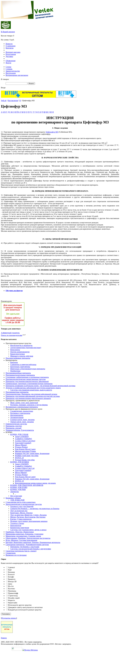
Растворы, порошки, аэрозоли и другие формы (29, 405)
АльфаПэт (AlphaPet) (23, 439)
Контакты (9, 48)
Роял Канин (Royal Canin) (25, 449)
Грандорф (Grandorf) (23, 443)
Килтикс (11, 589)
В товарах (5, 79)
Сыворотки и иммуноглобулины (23, 365)
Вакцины (14, 362)
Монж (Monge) (21, 445)
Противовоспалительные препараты (20, 375)
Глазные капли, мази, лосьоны (22, 420)
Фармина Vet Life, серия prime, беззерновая (32, 453)
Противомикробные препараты (18, 373)
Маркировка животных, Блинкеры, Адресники (24, 534)
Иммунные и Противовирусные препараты (27, 369)
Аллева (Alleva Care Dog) (25, 441)
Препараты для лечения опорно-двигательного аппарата (28, 398)
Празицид (12, 591)
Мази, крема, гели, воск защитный (24, 403)
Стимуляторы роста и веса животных (21, 502)
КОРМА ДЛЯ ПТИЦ (18, 487)
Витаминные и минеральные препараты (22, 407)
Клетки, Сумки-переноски (21, 519)
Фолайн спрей (14, 598)
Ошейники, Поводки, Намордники (20, 532)
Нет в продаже (16, 496)
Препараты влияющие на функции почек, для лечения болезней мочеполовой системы (40, 386)
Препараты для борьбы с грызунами (24, 547)
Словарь (9, 69)
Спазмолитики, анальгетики (21, 411)
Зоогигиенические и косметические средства (24, 504)
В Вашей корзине (8, 32)
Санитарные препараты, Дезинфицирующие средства (27, 545)
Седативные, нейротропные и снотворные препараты (27, 377)
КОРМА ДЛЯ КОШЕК (19, 462)
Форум (8, 63)
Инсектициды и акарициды (21, 345)
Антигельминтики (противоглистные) (25, 348)
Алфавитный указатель (10, 333)
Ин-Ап (11, 586)
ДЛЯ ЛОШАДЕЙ (17, 500)
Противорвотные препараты (17, 392)
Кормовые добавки (13, 498)
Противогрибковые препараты (18, 358)
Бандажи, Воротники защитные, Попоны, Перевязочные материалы (33, 542)
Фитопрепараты (16, 415)
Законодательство (13, 71)
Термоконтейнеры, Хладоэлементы (20, 430)
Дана (10, 584)
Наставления (13, 101)
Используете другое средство (20, 605)
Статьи (8, 67)
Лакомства (14, 492)
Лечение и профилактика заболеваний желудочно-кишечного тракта (33, 388)
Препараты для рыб (13, 428)
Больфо (11, 577)
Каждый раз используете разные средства (24, 610)
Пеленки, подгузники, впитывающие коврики (28, 521)
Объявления (10, 61)
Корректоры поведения (19, 528)
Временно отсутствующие (16, 555)
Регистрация (11, 54)
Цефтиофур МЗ (52, 132)
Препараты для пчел (14, 426)
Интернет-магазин (13, 52)
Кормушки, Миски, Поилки (21, 513)
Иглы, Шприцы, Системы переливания (21, 540)
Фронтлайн (12, 603)
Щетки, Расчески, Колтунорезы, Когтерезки (27, 517)
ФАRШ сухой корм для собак (26, 456)
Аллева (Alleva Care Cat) (24, 468)
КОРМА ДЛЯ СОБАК (19, 434)
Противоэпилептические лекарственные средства (26, 379)
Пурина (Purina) (21, 447)
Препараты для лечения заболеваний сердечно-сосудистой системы (33, 396)
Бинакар (11, 572)
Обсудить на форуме (14, 291)
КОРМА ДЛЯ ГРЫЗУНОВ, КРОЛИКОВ (26, 485)
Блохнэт (11, 574)
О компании (10, 46)
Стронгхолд (13, 596)
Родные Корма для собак (25, 460)
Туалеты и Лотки (17, 523)
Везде (3, 88)
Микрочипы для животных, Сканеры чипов (23, 536)
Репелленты (15, 350)
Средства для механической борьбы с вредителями (30, 549)
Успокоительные (17, 417)
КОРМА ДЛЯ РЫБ (18, 489)
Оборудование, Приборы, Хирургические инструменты (28, 538)
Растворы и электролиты (20, 413)
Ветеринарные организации (17, 75)
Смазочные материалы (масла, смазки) (21, 551)
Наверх (4, 638)
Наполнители (15, 525)
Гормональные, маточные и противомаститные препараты (29, 384)
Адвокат (11, 567)
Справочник (11, 553)
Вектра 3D (12, 582)
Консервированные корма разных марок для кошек (35, 483)
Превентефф (13, 593)
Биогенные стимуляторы (20, 367)
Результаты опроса (9, 618)
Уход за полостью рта (18, 511)
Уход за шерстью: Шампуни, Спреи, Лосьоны (28, 515)
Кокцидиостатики (17, 354)
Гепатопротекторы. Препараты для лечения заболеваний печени (31, 394)
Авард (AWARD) (22, 437)
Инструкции (11, 73)
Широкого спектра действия (21, 356)
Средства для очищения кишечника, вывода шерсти (31, 390)
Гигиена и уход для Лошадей (21, 506)
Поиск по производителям (11, 335)
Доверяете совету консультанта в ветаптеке (25, 607)
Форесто (11, 600)
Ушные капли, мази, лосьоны (22, 422)
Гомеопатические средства (16, 424)
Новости (9, 44)
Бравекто (11, 579)
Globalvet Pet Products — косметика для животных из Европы (34, 509)
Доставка (9, 56)
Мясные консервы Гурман (25, 451)
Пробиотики (15, 371)
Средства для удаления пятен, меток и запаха (28, 530)
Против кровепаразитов (20, 352)
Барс (10, 570)
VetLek (3, 101)
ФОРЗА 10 (19, 458)
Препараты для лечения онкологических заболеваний (27, 381)
